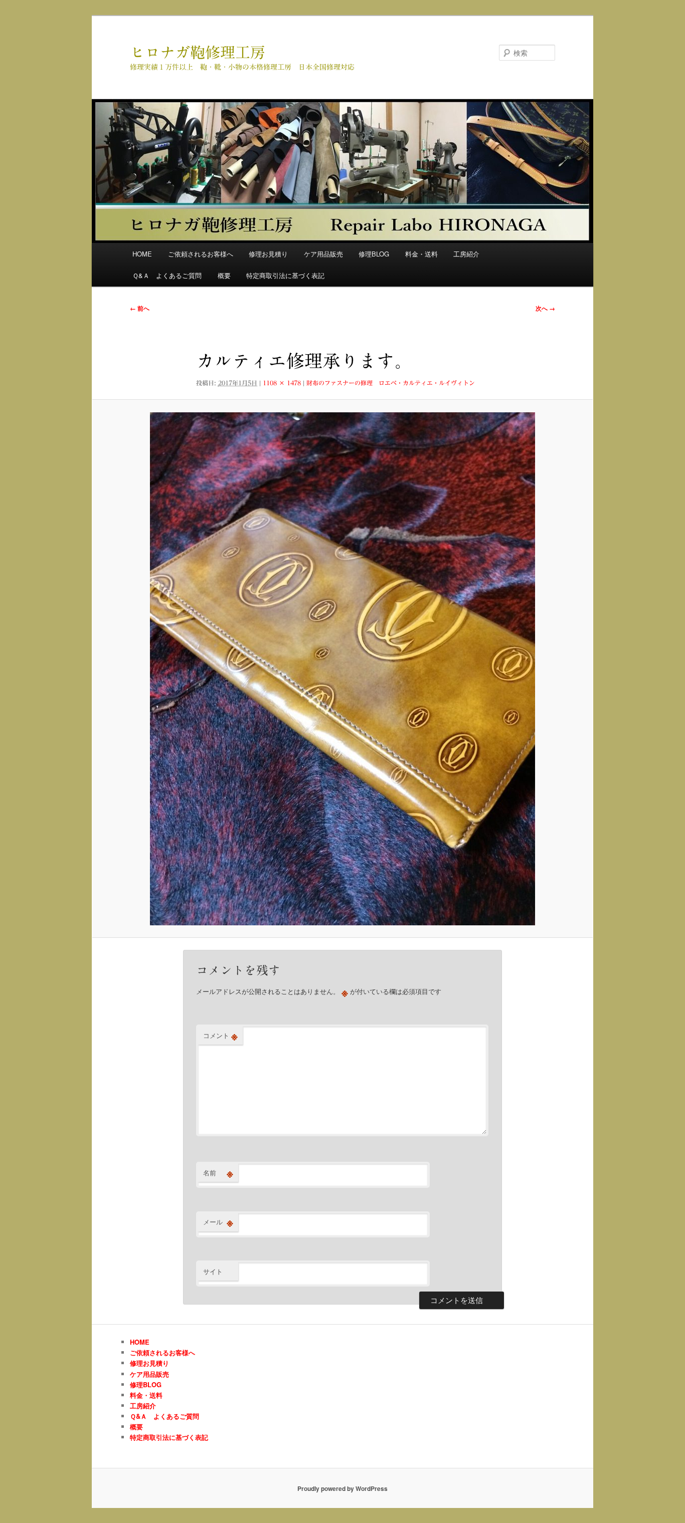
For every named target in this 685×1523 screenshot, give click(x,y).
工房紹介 (466, 254)
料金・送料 (421, 254)
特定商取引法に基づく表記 (285, 275)
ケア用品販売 (323, 254)
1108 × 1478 (282, 383)
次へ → (545, 308)
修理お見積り (268, 254)
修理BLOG (374, 254)
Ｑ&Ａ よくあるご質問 (167, 275)
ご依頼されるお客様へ (200, 254)
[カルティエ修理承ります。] (342, 668)
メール (218, 1222)
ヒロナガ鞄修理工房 (197, 52)
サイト (213, 1271)
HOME (142, 254)
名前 (218, 1173)
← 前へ (139, 308)
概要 (224, 275)
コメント (220, 1036)
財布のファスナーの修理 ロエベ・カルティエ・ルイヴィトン (390, 383)
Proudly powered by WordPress (342, 1488)
